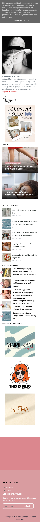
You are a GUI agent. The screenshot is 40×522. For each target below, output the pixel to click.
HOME (4, 428)
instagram (10, 490)
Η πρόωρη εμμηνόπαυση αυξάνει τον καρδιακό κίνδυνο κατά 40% (19, 193)
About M (10, 428)
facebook (9, 488)
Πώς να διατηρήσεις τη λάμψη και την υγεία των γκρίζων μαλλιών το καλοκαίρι (24, 271)
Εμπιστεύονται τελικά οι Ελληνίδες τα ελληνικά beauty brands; (24, 316)
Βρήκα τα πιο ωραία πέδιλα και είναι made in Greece (19, 167)
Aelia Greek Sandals (13, 163)
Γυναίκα (9, 189)
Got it (26, 20)
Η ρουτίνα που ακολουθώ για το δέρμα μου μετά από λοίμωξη (24, 283)
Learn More (17, 20)
